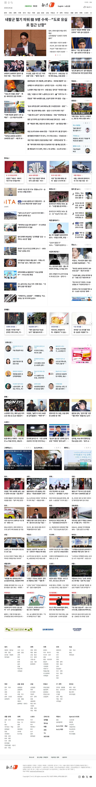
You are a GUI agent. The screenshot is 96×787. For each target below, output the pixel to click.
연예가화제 (20, 720)
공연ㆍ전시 (7, 720)
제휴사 (58, 717)
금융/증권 (75, 505)
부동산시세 (46, 694)
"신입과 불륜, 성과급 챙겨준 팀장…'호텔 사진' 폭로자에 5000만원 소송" (82, 277)
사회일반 (19, 671)
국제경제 (45, 664)
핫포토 (73, 81)
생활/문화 (7, 563)
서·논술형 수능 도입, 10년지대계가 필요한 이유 (39, 378)
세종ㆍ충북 (59, 662)
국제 (73, 476)
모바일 (58, 692)
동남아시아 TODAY (61, 371)
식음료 (32, 706)
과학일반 (58, 701)
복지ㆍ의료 (72, 687)
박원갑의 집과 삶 (60, 359)
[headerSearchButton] (12, 2)
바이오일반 (72, 694)
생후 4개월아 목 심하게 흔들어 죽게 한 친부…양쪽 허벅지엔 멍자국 (58, 276)
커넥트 (86, 2)
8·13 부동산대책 (11, 175)
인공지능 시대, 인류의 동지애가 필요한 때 (61, 389)
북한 (50, 505)
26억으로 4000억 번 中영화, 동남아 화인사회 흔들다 (61, 376)
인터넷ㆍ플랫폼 (60, 687)
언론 (5, 731)
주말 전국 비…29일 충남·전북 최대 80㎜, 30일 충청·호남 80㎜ (58, 76)
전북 (57, 666)
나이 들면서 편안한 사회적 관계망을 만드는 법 (39, 365)
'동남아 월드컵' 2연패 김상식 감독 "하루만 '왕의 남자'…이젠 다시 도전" (59, 441)
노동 (18, 659)
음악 (18, 727)
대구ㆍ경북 (59, 671)
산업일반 (32, 687)
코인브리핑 (54, 327)
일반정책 (45, 690)
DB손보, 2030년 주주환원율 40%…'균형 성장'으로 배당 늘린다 (81, 529)
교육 (18, 655)
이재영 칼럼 (59, 384)
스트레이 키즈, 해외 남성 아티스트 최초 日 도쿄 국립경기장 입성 (14, 415)
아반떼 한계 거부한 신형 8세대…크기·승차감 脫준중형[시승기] (13, 610)
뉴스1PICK (38, 448)
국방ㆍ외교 (72, 650)
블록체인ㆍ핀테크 (22, 703)
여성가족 (19, 669)
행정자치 (58, 650)
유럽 (44, 657)
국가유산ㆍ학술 (8, 727)
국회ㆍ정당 (7, 652)
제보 (90, 2)
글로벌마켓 (59, 722)
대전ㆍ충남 (59, 664)
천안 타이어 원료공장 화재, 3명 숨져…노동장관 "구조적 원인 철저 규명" (59, 500)
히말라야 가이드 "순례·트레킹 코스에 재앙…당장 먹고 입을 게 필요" (82, 581)
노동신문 (67, 6)
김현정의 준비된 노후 (39, 359)
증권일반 (19, 697)
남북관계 (6, 699)
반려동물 (6, 743)
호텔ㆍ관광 (33, 708)
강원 (57, 659)
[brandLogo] (48, 4)
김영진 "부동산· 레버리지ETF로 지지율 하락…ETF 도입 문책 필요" (13, 180)
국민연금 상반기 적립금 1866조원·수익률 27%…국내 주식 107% (82, 523)
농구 (31, 731)
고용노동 (32, 659)
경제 (50, 476)
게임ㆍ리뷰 (59, 699)
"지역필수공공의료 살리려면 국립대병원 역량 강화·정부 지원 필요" (82, 552)
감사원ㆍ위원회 (8, 655)
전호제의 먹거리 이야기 (18, 347)
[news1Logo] (12, 767)
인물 (18, 666)
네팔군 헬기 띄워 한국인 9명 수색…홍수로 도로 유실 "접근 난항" (36, 523)
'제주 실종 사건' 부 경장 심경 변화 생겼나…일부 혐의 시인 (79, 237)
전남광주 (58, 669)
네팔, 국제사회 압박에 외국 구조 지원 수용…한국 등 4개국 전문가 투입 (81, 180)
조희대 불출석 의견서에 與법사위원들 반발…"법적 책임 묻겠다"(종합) (14, 500)
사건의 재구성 (53, 251)
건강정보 (6, 734)
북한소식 (52, 189)
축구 (31, 724)
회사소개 (31, 757)
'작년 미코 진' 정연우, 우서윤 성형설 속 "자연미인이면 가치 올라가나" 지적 (81, 284)
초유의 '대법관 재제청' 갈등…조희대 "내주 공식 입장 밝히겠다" (81, 32)
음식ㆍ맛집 (7, 748)
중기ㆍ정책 (33, 697)
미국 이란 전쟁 (55, 175)
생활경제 (32, 701)
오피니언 (8, 342)
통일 (70, 652)
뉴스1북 (71, 731)
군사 (5, 690)
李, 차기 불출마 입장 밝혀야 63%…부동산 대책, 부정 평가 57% (58, 237)
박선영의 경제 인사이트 (39, 347)
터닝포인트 (72, 729)
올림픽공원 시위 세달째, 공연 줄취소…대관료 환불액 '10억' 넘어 (36, 493)
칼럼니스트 (76, 146)
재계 (31, 690)
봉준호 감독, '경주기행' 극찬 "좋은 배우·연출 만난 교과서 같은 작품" (81, 415)
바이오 (74, 534)
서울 (57, 652)
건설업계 (45, 697)
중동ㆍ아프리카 (47, 659)
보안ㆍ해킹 (59, 697)
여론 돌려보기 (53, 220)
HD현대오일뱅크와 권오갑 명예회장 (39, 389)
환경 (18, 662)
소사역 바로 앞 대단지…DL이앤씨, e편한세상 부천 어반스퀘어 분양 (37, 558)
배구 (31, 729)
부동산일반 (46, 687)
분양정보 (45, 692)
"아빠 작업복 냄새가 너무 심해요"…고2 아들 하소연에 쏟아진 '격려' (14, 117)
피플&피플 (46, 671)
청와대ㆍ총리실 (8, 650)
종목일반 (32, 736)
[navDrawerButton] (5, 2)
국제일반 (45, 676)
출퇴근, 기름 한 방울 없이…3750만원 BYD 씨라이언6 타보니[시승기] (14, 616)
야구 (31, 720)
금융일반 (19, 687)
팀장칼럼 (76, 125)
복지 (18, 657)
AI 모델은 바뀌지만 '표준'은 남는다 (77, 130)
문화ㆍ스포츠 (8, 697)
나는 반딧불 (77, 327)
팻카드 (66, 448)
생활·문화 (7, 717)
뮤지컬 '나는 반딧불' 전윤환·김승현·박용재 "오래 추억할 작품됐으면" (82, 332)
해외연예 (19, 729)
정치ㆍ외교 (7, 687)
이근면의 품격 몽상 (18, 384)
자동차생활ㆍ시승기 (10, 745)
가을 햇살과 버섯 (18, 350)
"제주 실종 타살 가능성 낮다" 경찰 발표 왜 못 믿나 (36, 332)
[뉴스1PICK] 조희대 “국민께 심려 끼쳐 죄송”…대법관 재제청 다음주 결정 (37, 500)
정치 (5, 476)
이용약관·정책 (55, 757)
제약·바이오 (72, 690)
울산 (57, 676)
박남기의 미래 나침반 (39, 372)
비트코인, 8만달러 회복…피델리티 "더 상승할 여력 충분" (59, 332)
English (60, 6)
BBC (57, 720)
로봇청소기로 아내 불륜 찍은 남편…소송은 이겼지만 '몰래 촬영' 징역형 (82, 291)
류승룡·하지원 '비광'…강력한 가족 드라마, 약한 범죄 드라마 (14, 332)
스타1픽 (71, 724)
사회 (28, 476)
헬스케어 (71, 692)
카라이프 (7, 592)
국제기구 (45, 669)
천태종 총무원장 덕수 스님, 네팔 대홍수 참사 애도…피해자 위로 (14, 587)
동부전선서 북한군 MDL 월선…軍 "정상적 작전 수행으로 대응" (58, 214)
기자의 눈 (76, 136)
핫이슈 (6, 158)
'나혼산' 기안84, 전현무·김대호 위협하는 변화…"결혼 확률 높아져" (36, 581)
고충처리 (64, 757)
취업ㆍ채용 (33, 710)
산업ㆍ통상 (33, 655)
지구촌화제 (52, 592)
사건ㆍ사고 (20, 650)
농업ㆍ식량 (33, 662)
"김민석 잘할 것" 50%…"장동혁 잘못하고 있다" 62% (58, 245)
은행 (18, 692)
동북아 (45, 650)
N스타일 (19, 734)
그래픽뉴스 (8, 448)
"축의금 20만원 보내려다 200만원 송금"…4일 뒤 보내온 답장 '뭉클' (14, 138)
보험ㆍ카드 (20, 694)
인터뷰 (19, 731)
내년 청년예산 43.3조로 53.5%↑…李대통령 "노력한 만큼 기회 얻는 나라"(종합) (58, 493)
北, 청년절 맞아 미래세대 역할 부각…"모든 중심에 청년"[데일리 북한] (59, 529)
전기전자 (32, 692)
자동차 (32, 694)
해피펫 (35, 6)
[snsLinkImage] (79, 777)
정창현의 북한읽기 (18, 371)
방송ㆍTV (20, 722)
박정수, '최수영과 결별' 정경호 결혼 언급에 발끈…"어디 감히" (79, 197)
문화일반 (6, 729)
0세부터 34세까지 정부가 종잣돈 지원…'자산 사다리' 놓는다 (13, 76)
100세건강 (30, 592)
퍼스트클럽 (72, 734)
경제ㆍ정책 (33, 650)
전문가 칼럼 (16, 359)
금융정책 (19, 690)
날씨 (18, 664)
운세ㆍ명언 (7, 738)
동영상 (73, 100)
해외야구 (32, 722)
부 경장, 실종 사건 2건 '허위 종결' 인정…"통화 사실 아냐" (35, 76)
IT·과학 (58, 684)
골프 (31, 734)
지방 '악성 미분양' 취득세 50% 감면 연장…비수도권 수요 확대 (37, 180)
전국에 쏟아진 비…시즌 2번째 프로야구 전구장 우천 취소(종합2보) (37, 441)
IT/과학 (51, 534)
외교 (28, 505)
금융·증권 (20, 684)
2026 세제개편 (33, 175)
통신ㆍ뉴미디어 (60, 690)
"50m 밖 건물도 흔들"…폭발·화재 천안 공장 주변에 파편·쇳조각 (13, 96)
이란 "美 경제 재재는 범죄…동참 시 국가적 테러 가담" (45, 111)
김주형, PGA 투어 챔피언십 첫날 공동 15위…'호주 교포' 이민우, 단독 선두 (81, 441)
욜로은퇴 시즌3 (60, 346)
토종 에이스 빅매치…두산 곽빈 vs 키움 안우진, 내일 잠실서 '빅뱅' (13, 441)
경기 (57, 655)
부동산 (29, 534)
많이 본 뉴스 (75, 189)
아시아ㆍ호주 (47, 655)
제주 (57, 678)
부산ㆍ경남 (59, 673)
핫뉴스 (73, 244)
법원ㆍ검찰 (20, 652)
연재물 (6, 309)
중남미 (45, 662)
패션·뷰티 (33, 703)
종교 (5, 724)
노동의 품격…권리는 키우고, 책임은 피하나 (18, 389)
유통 (31, 699)
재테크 (19, 701)
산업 (5, 534)
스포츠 (6, 422)
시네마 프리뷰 (10, 327)
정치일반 (6, 657)
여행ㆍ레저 (7, 736)
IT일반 (58, 694)
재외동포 (71, 655)
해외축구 (32, 727)
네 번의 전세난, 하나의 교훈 (77, 151)
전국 (5, 505)
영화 (18, 724)
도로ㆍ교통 (7, 741)
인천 (57, 657)
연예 (5, 397)
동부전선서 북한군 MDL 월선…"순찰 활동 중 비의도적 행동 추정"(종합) (58, 206)
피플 (73, 563)
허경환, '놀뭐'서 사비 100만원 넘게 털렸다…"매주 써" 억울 (37, 415)
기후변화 (45, 666)
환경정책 (32, 664)
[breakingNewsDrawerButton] (9, 2)
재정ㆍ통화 (33, 652)
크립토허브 (28, 6)
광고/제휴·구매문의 (42, 757)
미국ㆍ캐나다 (47, 652)
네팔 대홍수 (77, 175)
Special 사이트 (74, 717)
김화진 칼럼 (37, 384)
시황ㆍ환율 (20, 699)
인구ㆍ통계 (33, 657)
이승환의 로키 (33, 327)
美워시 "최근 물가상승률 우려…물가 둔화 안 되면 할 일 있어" (81, 52)
